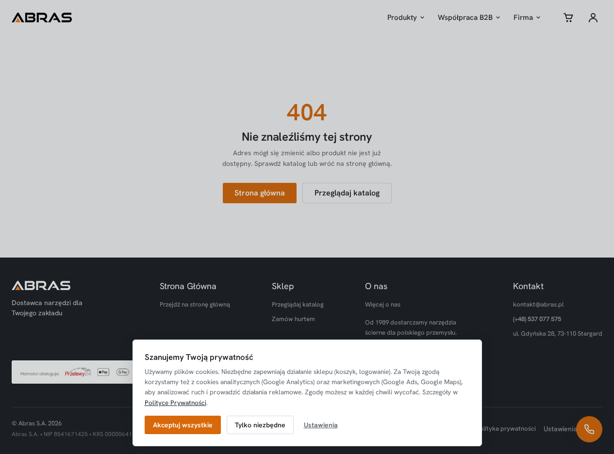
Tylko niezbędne (260, 425)
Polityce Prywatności (175, 402)
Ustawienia (321, 425)
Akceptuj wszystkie (183, 425)
